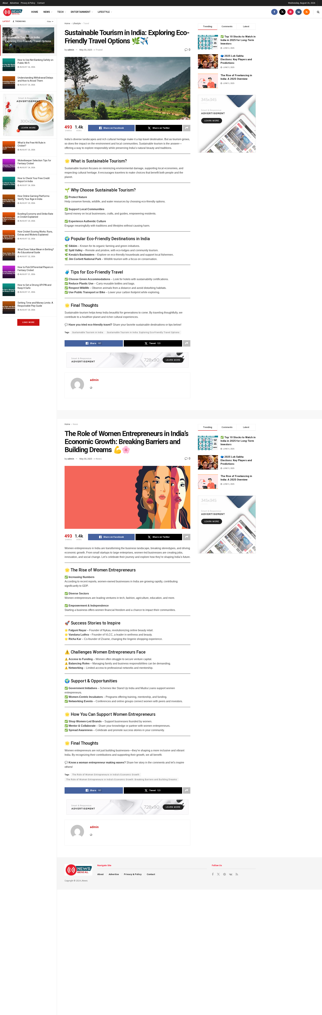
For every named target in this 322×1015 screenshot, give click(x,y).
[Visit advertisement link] (28, 115)
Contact (41, 3)
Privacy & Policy (28, 3)
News (46, 12)
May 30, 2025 (85, 50)
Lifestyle (104, 12)
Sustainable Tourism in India (87, 332)
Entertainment (81, 12)
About (5, 3)
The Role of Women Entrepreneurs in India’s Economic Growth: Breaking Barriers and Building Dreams (121, 779)
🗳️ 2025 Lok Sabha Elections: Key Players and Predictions (236, 59)
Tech (60, 12)
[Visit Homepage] (13, 12)
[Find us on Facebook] (274, 12)
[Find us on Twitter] (282, 12)
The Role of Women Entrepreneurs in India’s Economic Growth (105, 775)
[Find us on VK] (298, 12)
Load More (28, 322)
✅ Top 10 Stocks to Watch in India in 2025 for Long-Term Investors (238, 40)
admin (70, 50)
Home (34, 12)
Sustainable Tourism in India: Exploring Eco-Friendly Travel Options (143, 332)
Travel (86, 23)
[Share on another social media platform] (186, 128)
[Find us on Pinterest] (290, 12)
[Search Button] (318, 12)
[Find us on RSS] (306, 12)
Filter (49, 21)
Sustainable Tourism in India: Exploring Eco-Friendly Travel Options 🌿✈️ (28, 41)
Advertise (14, 3)
